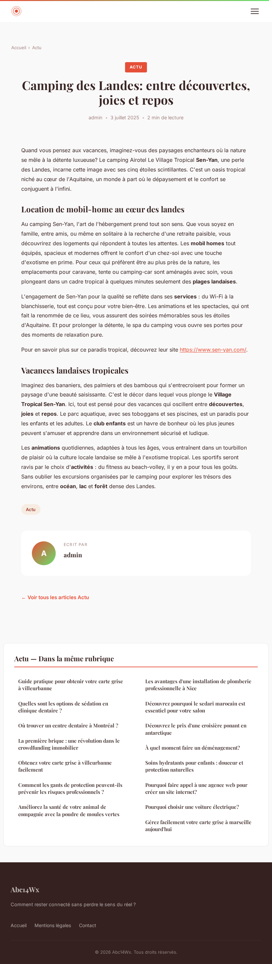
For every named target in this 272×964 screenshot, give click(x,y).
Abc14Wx (25, 889)
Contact (87, 925)
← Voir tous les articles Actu (55, 597)
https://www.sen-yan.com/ (213, 349)
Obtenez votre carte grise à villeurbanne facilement (65, 766)
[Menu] (254, 11)
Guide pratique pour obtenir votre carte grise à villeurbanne (70, 685)
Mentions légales (52, 925)
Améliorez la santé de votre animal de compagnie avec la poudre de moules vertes (68, 810)
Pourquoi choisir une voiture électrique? (192, 806)
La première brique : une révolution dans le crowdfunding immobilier (69, 744)
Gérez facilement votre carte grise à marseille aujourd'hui (198, 825)
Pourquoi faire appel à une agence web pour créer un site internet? (196, 788)
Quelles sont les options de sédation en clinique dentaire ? (63, 707)
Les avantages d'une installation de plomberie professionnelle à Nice (198, 685)
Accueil (18, 47)
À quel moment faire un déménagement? (192, 747)
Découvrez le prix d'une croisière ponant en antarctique (195, 729)
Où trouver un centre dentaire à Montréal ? (68, 725)
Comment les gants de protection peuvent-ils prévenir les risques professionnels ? (70, 788)
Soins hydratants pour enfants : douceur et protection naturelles (194, 766)
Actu (36, 47)
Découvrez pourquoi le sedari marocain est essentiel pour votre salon (195, 707)
